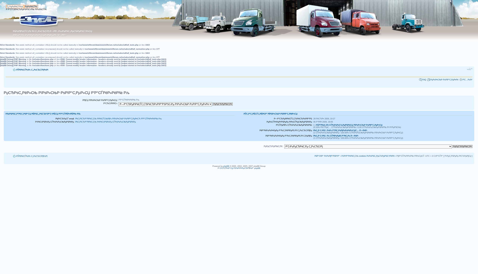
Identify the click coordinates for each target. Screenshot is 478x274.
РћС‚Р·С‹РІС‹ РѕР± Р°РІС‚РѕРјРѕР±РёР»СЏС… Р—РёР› (340, 130)
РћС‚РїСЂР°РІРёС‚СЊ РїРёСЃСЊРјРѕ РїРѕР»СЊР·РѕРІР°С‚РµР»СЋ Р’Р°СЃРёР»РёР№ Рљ (118, 119)
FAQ (424, 80)
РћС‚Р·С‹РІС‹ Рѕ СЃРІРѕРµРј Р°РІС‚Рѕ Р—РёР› (335, 136)
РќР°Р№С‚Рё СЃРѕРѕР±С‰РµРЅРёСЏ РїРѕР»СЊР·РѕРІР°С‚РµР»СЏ (349, 125)
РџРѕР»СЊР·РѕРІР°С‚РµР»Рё (444, 80)
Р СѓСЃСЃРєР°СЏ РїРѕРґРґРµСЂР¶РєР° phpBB (239, 168)
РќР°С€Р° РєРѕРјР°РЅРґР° (327, 156)
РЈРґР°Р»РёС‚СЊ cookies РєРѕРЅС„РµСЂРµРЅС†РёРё (368, 156)
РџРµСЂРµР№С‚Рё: (273, 146)
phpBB (226, 166)
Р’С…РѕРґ (467, 80)
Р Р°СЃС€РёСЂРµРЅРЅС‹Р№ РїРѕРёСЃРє (26, 9)
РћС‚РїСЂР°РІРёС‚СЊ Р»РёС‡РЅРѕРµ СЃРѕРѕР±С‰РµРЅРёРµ (105, 122)
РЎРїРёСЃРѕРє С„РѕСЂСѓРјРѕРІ (32, 70)
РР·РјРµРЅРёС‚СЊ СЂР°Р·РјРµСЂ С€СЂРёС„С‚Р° (469, 69)
